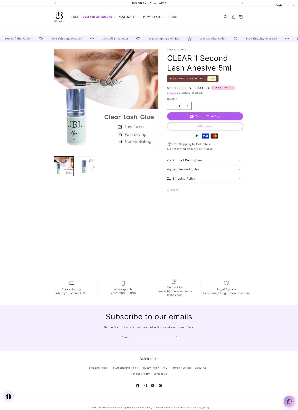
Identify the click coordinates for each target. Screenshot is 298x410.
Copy (212, 78)
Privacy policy (163, 407)
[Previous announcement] (55, 3)
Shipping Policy (98, 367)
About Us (200, 367)
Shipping (172, 93)
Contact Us (160, 373)
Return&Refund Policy (125, 367)
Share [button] (174, 189)
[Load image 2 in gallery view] (85, 166)
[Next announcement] (242, 3)
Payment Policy (140, 373)
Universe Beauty (106, 407)
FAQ (164, 367)
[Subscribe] (176, 337)
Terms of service (181, 407)
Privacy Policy (150, 367)
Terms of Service (181, 367)
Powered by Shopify (125, 407)
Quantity (172, 98)
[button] (99, 17)
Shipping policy (201, 407)
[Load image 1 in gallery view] (64, 166)
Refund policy (145, 407)
